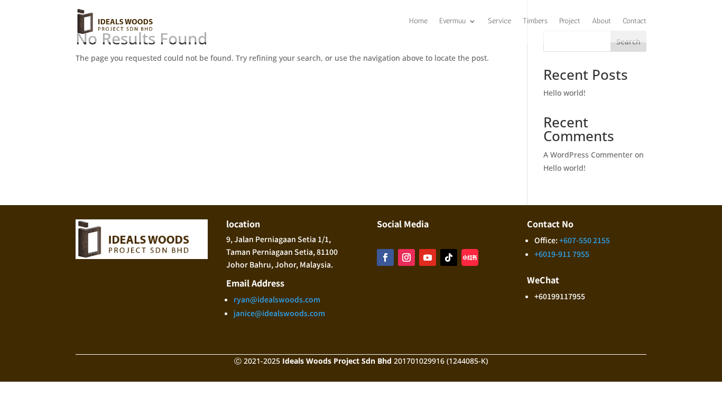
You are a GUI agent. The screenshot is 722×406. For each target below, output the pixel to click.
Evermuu (452, 20)
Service (499, 20)
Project (569, 20)
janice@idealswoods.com (279, 313)
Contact (634, 20)
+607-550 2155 (584, 240)
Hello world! (564, 93)
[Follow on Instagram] (406, 257)
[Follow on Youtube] (427, 257)
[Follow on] (469, 257)
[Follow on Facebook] (385, 257)
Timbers (535, 20)
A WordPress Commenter (588, 155)
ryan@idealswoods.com (277, 299)
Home (418, 20)
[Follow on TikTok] (448, 257)
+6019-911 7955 (561, 253)
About (601, 20)
